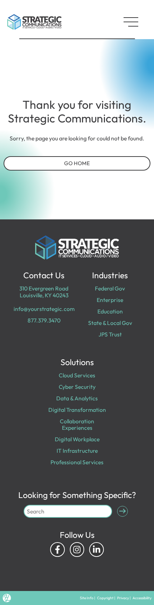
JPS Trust (110, 334)
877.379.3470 (44, 320)
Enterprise (110, 299)
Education (110, 311)
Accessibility (142, 598)
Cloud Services (77, 375)
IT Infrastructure (77, 450)
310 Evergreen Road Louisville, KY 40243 (43, 291)
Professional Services (77, 462)
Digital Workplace (77, 439)
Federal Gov (110, 288)
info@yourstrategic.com (44, 308)
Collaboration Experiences (77, 424)
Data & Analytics (77, 398)
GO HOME (77, 163)
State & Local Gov (110, 322)
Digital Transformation (77, 409)
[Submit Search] (122, 511)
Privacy (123, 598)
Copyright (105, 598)
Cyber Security (77, 386)
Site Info (86, 598)
